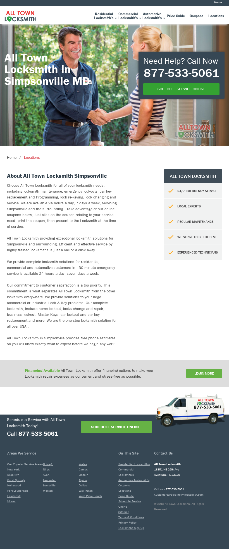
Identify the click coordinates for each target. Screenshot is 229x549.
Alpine (83, 480)
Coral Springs (16, 480)
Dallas (83, 485)
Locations (32, 157)
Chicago (48, 464)
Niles (46, 469)
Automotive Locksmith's (133, 480)
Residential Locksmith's (134, 464)
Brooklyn (13, 475)
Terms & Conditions (131, 517)
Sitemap (123, 512)
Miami (11, 501)
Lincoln (83, 475)
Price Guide (126, 496)
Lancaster (49, 480)
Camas (83, 469)
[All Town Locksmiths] (20, 15)
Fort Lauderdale (17, 491)
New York (13, 469)
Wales (83, 464)
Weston (48, 491)
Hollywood (14, 485)
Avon (46, 475)
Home (218, 2)
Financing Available (42, 370)
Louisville (49, 485)
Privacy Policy (127, 522)
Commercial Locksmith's (126, 472)
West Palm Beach (90, 496)
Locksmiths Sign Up (131, 528)
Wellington (86, 491)
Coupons (124, 485)
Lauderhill (14, 496)
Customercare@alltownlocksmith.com (179, 494)
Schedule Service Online (115, 426)
